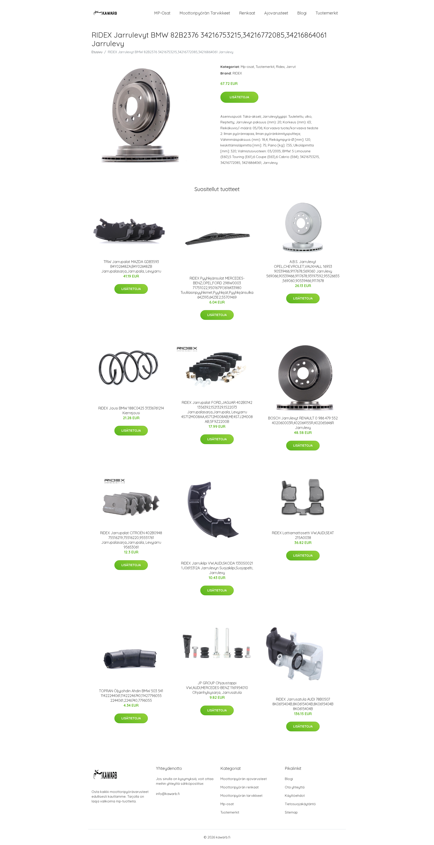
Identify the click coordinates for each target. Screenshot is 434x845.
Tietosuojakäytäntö (300, 804)
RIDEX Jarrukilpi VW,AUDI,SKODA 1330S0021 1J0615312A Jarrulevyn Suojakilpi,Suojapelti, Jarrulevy (217, 568)
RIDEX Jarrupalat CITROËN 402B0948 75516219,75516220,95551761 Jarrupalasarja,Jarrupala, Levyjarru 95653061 (131, 540)
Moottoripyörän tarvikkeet (204, 13)
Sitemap (291, 812)
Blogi (302, 13)
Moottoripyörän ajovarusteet (243, 779)
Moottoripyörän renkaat (239, 787)
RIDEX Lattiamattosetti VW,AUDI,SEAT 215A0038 (303, 535)
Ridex (280, 67)
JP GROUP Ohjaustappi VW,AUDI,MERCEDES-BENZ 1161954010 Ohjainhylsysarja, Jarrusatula (217, 688)
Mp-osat (247, 67)
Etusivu (97, 52)
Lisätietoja (239, 97)
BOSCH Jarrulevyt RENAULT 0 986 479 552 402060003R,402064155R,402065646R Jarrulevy (303, 423)
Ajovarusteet (276, 13)
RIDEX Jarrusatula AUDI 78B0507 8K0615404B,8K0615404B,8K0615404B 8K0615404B (302, 704)
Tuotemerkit (327, 13)
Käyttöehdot (295, 795)
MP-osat (162, 13)
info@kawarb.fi (168, 794)
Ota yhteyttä (294, 787)
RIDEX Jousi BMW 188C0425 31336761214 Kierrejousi (131, 410)
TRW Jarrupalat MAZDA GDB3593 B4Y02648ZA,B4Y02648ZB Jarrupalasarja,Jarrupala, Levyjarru (131, 266)
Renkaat (247, 13)
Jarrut (291, 67)
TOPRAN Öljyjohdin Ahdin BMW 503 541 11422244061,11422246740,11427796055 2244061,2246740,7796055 (131, 696)
